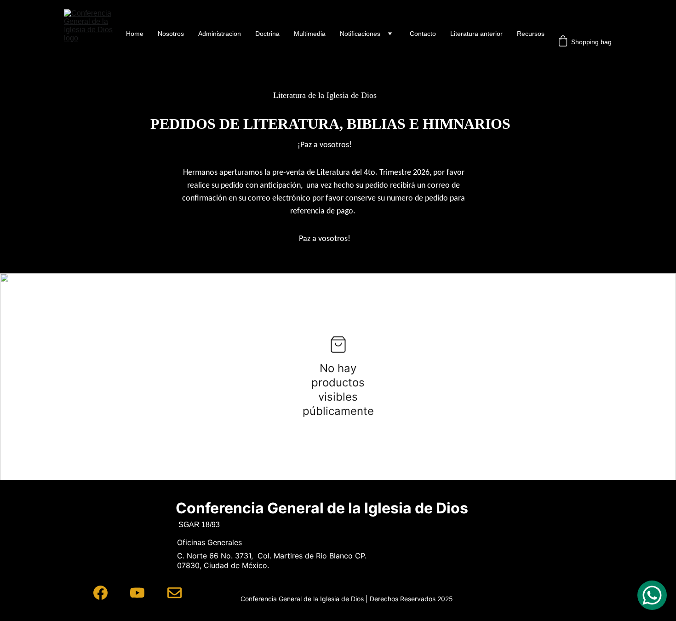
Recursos (530, 33)
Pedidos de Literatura (513, 49)
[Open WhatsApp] (652, 595)
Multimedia (310, 33)
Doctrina (267, 33)
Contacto (423, 33)
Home (134, 33)
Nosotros (171, 33)
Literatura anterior (476, 33)
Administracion (219, 33)
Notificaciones (360, 33)
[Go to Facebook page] (100, 593)
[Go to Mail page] (174, 593)
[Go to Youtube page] (137, 593)
